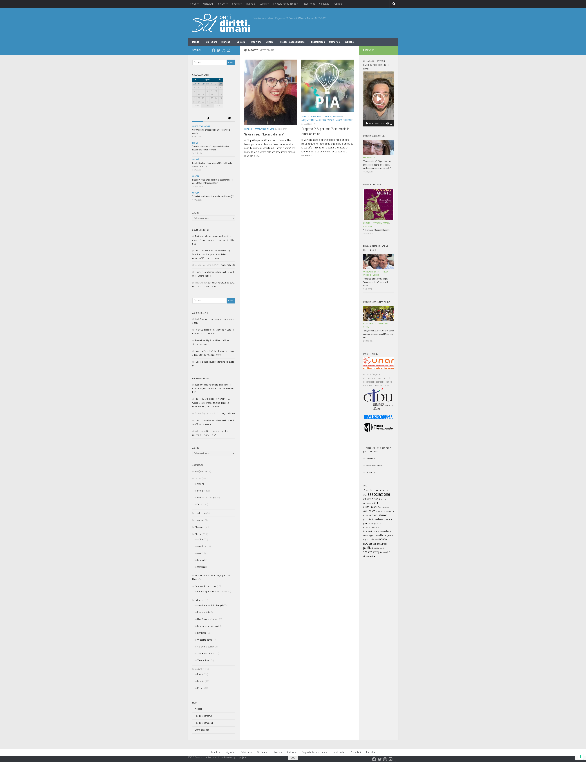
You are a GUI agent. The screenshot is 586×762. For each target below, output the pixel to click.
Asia (199, 553)
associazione (378, 494)
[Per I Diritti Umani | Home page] (221, 23)
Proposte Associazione (284, 3)
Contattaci (324, 3)
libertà (377, 535)
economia (379, 511)
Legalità (200, 681)
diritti (378, 502)
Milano (375, 540)
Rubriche (221, 3)
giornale (367, 515)
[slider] (376, 123)
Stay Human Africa (205, 653)
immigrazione (375, 523)
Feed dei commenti (204, 723)
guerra (366, 523)
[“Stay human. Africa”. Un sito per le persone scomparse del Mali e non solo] (378, 313)
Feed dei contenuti (203, 715)
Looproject (241, 757)
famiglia (391, 511)
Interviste (250, 3)
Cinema (200, 483)
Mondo (193, 3)
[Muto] (387, 123)
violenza (367, 556)
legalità (365, 535)
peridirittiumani (380, 543)
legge (371, 535)
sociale (382, 548)
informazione (371, 527)
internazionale (370, 531)
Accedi (198, 708)
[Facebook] (213, 50)
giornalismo (379, 515)
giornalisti (368, 519)
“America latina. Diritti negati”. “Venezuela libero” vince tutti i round (376, 282)
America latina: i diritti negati (316, 116)
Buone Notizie (203, 612)
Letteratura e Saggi (264, 129)
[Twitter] (218, 50)
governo (388, 519)
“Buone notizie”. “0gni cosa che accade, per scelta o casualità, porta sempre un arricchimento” (377, 165)
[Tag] (229, 118)
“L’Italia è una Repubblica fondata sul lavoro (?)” (213, 196)
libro (382, 535)
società (367, 552)
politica (368, 547)
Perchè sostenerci (374, 465)
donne (372, 511)
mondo (382, 539)
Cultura (263, 3)
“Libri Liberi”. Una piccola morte (377, 230)
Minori (331, 120)
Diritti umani (383, 507)
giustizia (378, 519)
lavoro (389, 531)
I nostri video (308, 3)
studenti (384, 553)
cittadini (376, 499)
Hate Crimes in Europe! (207, 619)
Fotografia (202, 490)
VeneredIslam (203, 660)
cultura (383, 499)
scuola (376, 548)
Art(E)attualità (309, 120)
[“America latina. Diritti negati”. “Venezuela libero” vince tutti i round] (378, 261)
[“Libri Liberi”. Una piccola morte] (378, 204)
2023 (197, 105)
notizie (367, 543)
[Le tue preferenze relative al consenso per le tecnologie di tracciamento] (581, 757)
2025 (218, 105)
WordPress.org (202, 730)
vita (373, 556)
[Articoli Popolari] (208, 118)
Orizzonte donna (204, 639)
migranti (389, 535)
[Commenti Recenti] (219, 118)
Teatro (200, 504)
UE (388, 552)
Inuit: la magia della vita (224, 265)
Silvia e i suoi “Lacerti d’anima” (264, 134)
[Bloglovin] (233, 50)
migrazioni (368, 539)
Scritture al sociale (201, 126)
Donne (200, 674)
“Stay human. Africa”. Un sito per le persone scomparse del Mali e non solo (378, 334)
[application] (378, 98)
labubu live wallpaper (204, 272)
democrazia (368, 503)
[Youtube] (228, 50)
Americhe (337, 116)
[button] (378, 99)
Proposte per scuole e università (212, 591)
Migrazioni (208, 3)
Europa (200, 560)
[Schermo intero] (390, 123)
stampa (377, 552)
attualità (367, 499)
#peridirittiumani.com (376, 490)
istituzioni (382, 531)
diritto (365, 511)
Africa (200, 539)
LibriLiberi (201, 633)
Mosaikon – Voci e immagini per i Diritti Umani (377, 449)
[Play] (367, 123)
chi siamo (370, 458)
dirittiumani (370, 507)
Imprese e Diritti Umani (207, 626)
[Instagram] (223, 50)
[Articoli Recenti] (197, 118)
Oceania (201, 567)
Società (236, 3)
